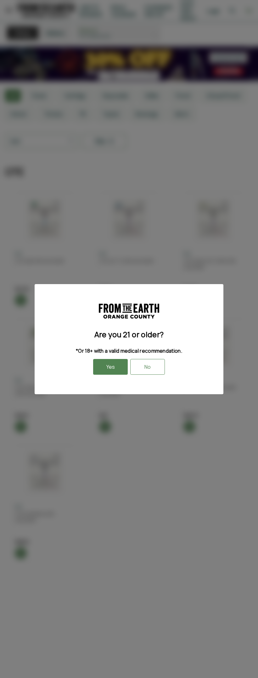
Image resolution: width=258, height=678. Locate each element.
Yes (110, 366)
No (147, 366)
